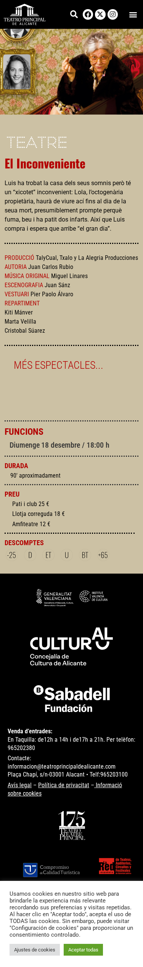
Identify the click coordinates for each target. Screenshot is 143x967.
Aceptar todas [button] (83, 950)
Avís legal (20, 785)
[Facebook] (88, 14)
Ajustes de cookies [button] (34, 950)
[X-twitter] (100, 14)
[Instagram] (113, 14)
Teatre (36, 143)
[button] (133, 14)
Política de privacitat (63, 785)
